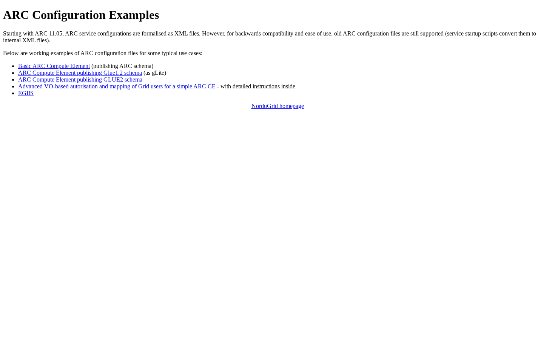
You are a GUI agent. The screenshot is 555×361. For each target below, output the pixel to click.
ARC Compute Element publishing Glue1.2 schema (80, 72)
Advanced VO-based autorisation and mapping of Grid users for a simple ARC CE (117, 86)
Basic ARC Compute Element (54, 66)
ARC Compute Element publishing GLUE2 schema (80, 79)
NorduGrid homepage (277, 106)
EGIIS (26, 93)
